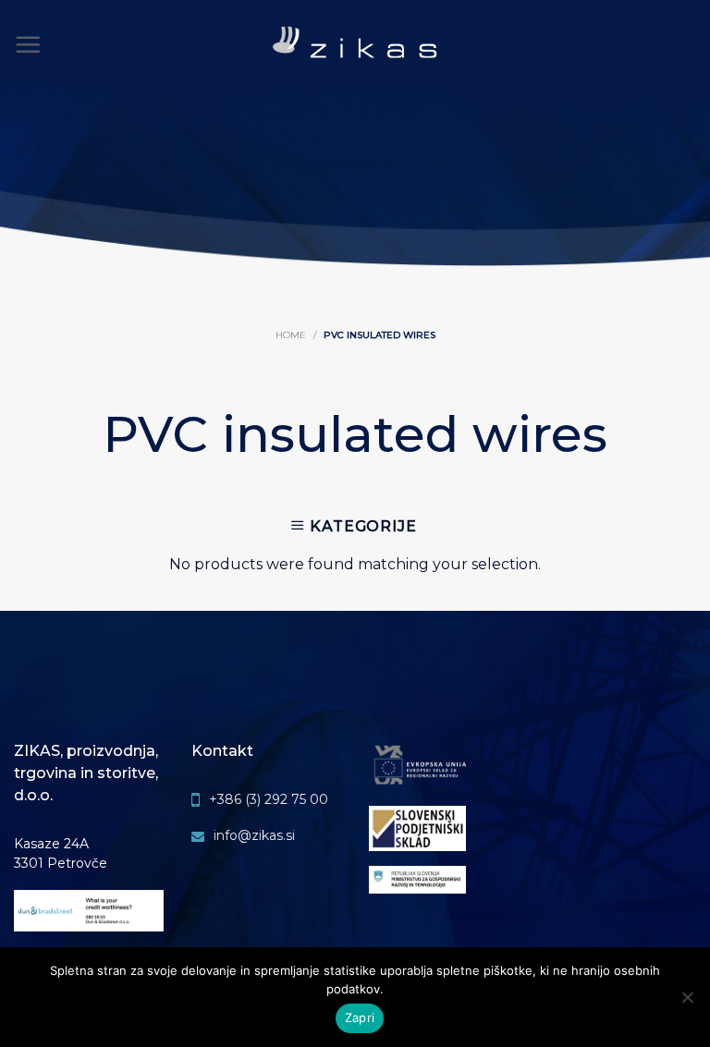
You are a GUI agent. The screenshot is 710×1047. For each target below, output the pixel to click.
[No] (687, 1012)
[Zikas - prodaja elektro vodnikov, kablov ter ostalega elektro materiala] (355, 45)
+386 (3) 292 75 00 (268, 799)
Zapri (359, 1017)
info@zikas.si (254, 835)
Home (290, 335)
